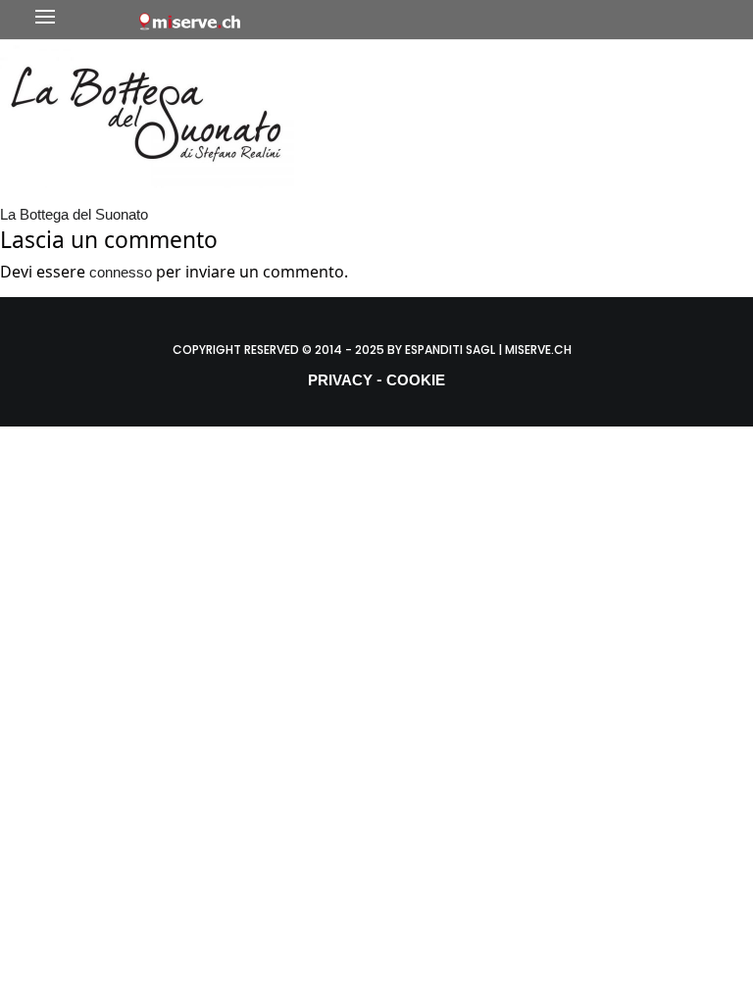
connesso (120, 272)
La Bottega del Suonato (74, 214)
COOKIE (415, 380)
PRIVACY (340, 380)
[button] (81, 20)
